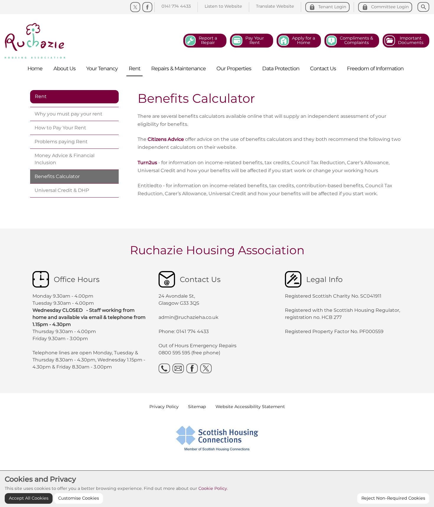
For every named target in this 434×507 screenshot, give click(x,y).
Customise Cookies (78, 498)
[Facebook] (147, 7)
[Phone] (164, 368)
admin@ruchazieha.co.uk (188, 317)
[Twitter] (135, 7)
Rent (41, 96)
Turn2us (147, 162)
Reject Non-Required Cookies (393, 498)
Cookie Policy (212, 488)
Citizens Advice (166, 139)
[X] (206, 368)
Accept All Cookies (28, 498)
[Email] (178, 368)
